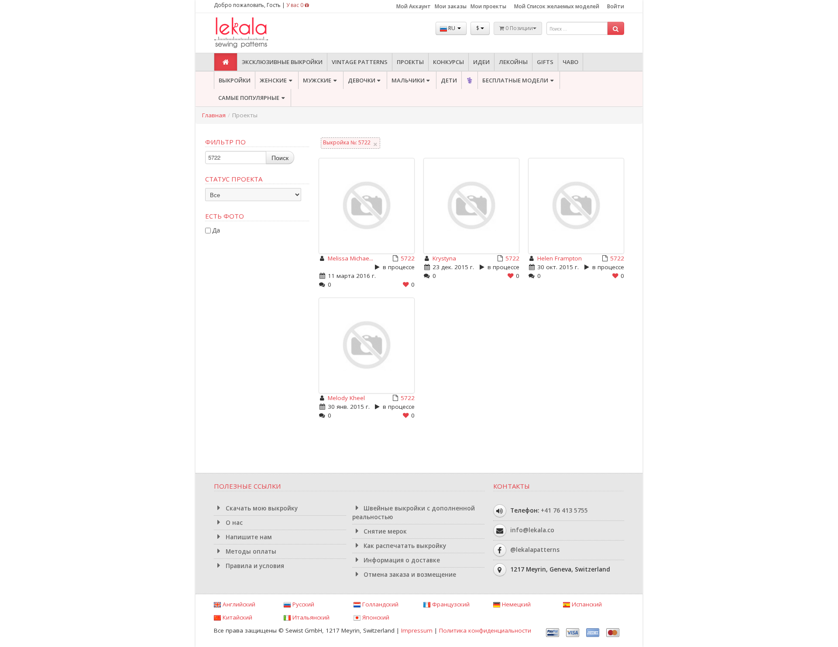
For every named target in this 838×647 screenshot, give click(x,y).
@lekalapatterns (535, 550)
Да (216, 230)
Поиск (279, 157)
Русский (302, 604)
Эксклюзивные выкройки (282, 62)
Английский (238, 604)
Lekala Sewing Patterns (257, 32)
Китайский (236, 617)
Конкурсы (448, 62)
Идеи (481, 62)
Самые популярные (248, 98)
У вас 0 (295, 5)
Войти (615, 6)
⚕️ (469, 80)
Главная (214, 115)
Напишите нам (248, 537)
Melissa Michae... (350, 258)
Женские (273, 80)
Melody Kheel (346, 398)
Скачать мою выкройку (261, 508)
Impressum (417, 630)
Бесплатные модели (515, 80)
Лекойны (513, 62)
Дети (449, 80)
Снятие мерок (384, 531)
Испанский (586, 604)
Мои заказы (451, 6)
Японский (375, 617)
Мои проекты (488, 6)
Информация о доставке (401, 560)
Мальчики (408, 80)
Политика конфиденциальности (485, 630)
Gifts (545, 62)
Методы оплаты (250, 551)
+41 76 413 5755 (564, 510)
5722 (408, 258)
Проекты (410, 62)
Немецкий (515, 604)
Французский (450, 604)
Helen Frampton (559, 258)
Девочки (361, 80)
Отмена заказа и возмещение (409, 575)
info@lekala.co (532, 530)
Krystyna (444, 258)
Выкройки (235, 80)
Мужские (317, 80)
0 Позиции (518, 28)
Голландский (379, 604)
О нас (233, 523)
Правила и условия (254, 566)
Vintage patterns (360, 62)
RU (452, 28)
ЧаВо (570, 62)
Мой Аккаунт (413, 6)
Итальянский (310, 617)
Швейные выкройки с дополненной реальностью (413, 512)
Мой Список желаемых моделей (556, 6)
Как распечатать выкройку (404, 546)
